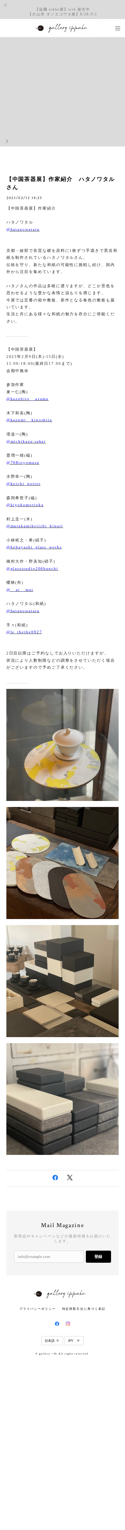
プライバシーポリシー (37, 1308)
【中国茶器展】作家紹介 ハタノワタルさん (60, 183)
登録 (98, 1256)
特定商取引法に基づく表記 (84, 1308)
